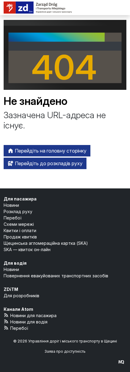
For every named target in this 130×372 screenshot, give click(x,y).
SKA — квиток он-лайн (27, 249)
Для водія (15, 263)
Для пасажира (20, 198)
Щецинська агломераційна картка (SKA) (46, 243)
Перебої (12, 217)
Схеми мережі (19, 224)
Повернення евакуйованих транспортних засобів (56, 275)
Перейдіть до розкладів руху (48, 163)
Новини (11, 205)
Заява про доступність (65, 351)
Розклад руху (18, 211)
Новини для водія (28, 321)
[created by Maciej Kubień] (121, 362)
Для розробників (21, 295)
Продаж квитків (20, 236)
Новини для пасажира (33, 315)
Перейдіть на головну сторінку (50, 151)
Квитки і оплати (20, 230)
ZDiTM (11, 289)
